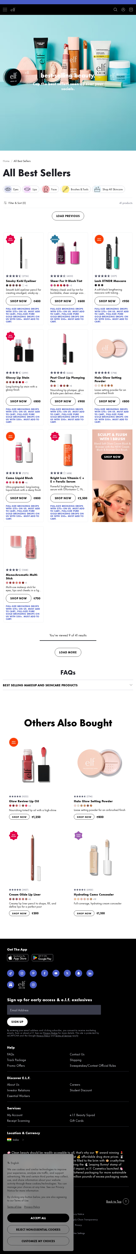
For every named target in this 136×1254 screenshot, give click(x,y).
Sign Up (17, 1022)
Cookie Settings (77, 1233)
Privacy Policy (43, 1035)
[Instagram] (22, 973)
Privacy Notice (50, 1032)
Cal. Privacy (76, 1225)
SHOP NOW (112, 457)
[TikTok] (10, 973)
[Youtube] (56, 973)
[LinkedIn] (90, 973)
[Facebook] (44, 973)
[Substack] (10, 984)
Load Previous (68, 216)
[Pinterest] (33, 973)
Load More (68, 652)
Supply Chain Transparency (84, 1219)
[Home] (13, 9)
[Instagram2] (33, 984)
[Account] (123, 9)
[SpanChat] (78, 973)
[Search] (115, 9)
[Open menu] (5, 9)
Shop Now (18, 301)
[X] (67, 973)
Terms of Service (63, 1035)
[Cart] (131, 9)
